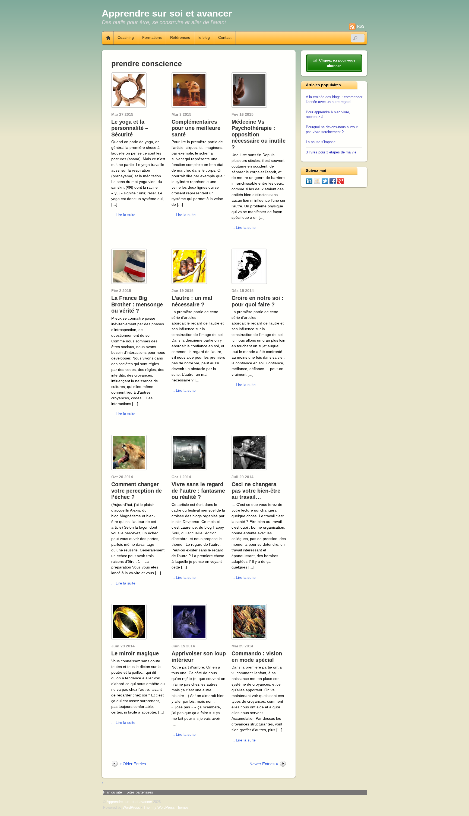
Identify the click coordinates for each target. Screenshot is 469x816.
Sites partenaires (139, 792)
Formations (152, 38)
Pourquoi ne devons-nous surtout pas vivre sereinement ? (332, 129)
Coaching (126, 38)
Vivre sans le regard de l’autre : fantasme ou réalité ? (198, 490)
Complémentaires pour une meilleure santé (196, 128)
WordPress (131, 807)
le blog (204, 38)
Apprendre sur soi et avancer (129, 802)
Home (106, 37)
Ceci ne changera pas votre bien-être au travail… (256, 490)
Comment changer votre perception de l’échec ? (136, 490)
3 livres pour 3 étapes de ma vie (331, 152)
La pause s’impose (320, 142)
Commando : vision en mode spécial (257, 656)
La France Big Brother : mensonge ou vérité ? (137, 304)
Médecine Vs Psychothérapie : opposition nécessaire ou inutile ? (259, 134)
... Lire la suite (123, 215)
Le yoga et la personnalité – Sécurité (129, 128)
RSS (361, 26)
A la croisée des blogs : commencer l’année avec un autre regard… (334, 99)
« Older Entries (132, 764)
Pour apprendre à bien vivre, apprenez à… (328, 114)
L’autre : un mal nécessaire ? (192, 301)
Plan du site (112, 792)
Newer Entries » (263, 764)
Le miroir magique (135, 653)
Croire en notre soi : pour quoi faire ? (258, 301)
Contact (225, 38)
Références (180, 38)
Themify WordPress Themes (166, 807)
